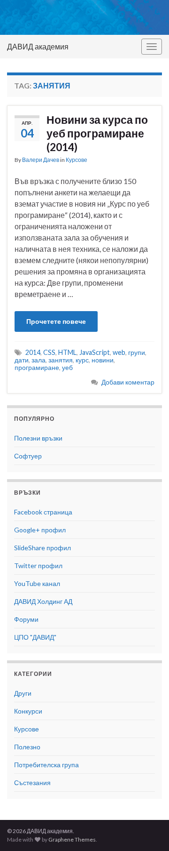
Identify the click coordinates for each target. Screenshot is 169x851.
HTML (67, 352)
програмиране (37, 367)
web (119, 352)
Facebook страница (43, 512)
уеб (67, 367)
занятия (60, 360)
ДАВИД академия (38, 46)
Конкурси (28, 711)
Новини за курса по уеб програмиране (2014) (97, 133)
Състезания (32, 783)
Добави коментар (127, 382)
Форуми (26, 619)
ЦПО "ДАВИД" (35, 637)
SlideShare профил (42, 548)
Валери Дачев (40, 159)
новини (103, 360)
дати (22, 360)
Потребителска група (46, 765)
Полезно (27, 747)
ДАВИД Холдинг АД (43, 601)
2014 (32, 352)
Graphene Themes (72, 839)
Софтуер (28, 456)
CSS (49, 352)
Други (22, 693)
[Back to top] (148, 830)
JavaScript (94, 352)
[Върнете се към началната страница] (84, 17)
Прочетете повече (56, 321)
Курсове (76, 159)
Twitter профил (38, 566)
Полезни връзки (38, 438)
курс (82, 360)
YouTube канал (37, 583)
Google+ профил (40, 530)
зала (38, 360)
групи (136, 352)
